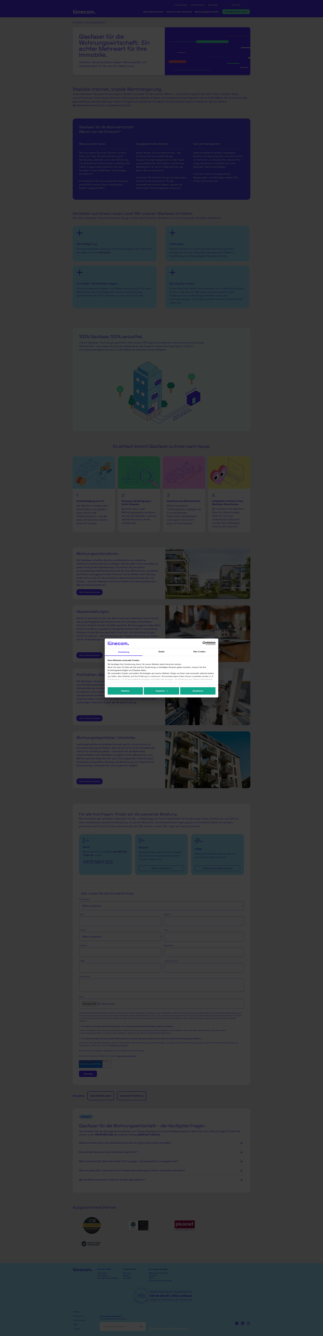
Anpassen (160, 691)
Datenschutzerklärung (166, 682)
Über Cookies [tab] (199, 652)
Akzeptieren (197, 691)
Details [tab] (161, 652)
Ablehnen (125, 691)
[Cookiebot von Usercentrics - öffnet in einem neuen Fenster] (204, 643)
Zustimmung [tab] (123, 652)
